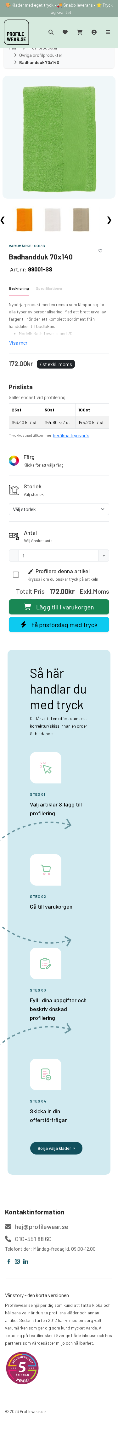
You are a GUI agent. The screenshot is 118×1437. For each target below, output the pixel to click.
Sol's (39, 245)
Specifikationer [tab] (49, 288)
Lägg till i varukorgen (65, 607)
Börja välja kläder (54, 1148)
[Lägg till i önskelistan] (100, 249)
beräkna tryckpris (71, 435)
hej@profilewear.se (41, 1226)
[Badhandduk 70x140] (59, 136)
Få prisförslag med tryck (64, 624)
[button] (59, 460)
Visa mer (18, 343)
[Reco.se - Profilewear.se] (22, 1368)
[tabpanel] (59, 324)
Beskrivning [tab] (19, 288)
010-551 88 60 (33, 1238)
